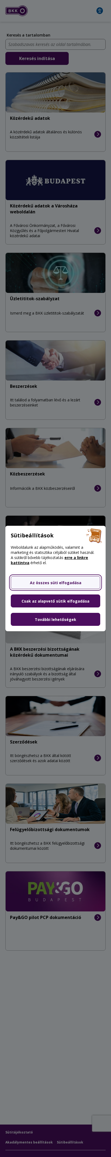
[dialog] (55, 578)
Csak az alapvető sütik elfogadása (55, 601)
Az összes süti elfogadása (55, 582)
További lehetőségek (55, 619)
